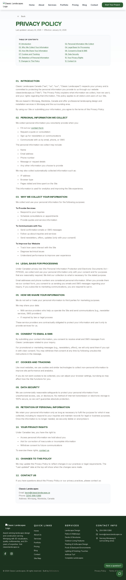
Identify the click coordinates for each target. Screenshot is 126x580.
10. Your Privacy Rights (74, 58)
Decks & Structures (72, 537)
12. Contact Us (70, 61)
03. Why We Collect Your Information (33, 47)
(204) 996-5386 (33, 495)
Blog (84, 5)
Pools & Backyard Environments (78, 548)
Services (52, 5)
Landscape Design (72, 530)
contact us (44, 450)
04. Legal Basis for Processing (77, 47)
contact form (37, 128)
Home (32, 5)
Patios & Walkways (72, 534)
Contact (94, 5)
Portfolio (64, 5)
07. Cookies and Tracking (29, 54)
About (41, 5)
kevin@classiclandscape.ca (37, 492)
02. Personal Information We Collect (79, 44)
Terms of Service (116, 571)
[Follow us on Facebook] (5, 553)
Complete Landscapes (74, 558)
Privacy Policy (100, 571)
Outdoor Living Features (74, 541)
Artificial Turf (70, 554)
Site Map (37, 558)
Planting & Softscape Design (76, 544)
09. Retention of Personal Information (34, 58)
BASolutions (54, 571)
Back (23, 16)
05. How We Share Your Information (33, 51)
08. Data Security (72, 54)
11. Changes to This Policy (29, 61)
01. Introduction (25, 44)
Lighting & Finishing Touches (76, 551)
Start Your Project (112, 5)
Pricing (75, 5)
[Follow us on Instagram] (11, 553)
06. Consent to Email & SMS (76, 51)
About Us (37, 535)
